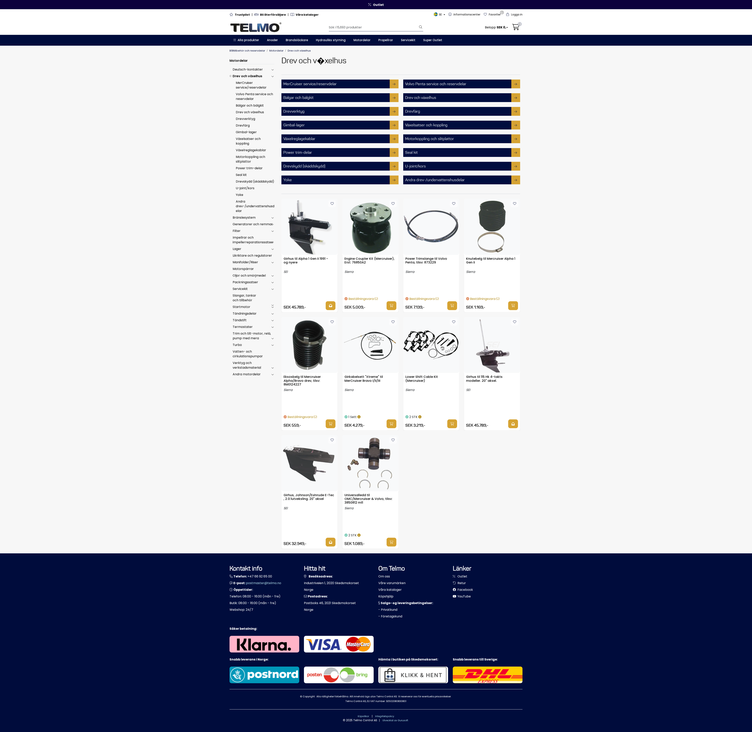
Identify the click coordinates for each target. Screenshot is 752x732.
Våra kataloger (390, 589)
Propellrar (385, 40)
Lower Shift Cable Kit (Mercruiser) (421, 379)
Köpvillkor (363, 716)
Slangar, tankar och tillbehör (244, 297)
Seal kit (241, 175)
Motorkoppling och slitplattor (250, 159)
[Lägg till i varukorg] (391, 305)
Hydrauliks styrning (331, 40)
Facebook (465, 589)
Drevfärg (243, 125)
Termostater (243, 327)
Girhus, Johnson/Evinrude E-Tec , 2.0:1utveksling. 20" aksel (309, 497)
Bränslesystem (244, 217)
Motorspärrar (243, 269)
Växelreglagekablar (251, 150)
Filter (236, 231)
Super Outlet (432, 40)
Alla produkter (247, 40)
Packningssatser (245, 282)
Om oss (384, 576)
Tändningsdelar (245, 313)
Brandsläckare (297, 40)
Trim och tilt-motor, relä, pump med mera (252, 335)
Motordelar (362, 40)
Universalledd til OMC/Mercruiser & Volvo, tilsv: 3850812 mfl (368, 498)
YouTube (464, 596)
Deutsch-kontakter (248, 69)
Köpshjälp (385, 596)
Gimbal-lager (246, 132)
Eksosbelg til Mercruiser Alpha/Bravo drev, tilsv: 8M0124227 (302, 380)
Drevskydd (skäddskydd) (255, 181)
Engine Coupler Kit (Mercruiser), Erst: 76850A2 (369, 261)
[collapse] (272, 69)
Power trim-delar (249, 168)
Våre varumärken (392, 583)
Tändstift (240, 320)
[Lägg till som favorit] (332, 203)
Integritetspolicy (384, 716)
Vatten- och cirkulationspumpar (248, 353)
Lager (237, 249)
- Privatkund (387, 609)
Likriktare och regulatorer (252, 255)
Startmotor (241, 307)
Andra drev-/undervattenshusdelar (255, 206)
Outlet (462, 576)
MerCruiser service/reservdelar (251, 85)
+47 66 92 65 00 (260, 576)
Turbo (237, 345)
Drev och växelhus (247, 76)
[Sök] (420, 27)
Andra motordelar (247, 374)
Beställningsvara (361, 299)
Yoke (239, 195)
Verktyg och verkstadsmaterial (247, 365)
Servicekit (408, 40)
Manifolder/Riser (245, 262)
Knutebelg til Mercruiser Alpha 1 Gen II (490, 261)
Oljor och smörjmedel (249, 275)
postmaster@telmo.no (263, 583)
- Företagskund (390, 616)
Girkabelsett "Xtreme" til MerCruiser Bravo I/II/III (363, 379)
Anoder (272, 40)
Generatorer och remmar (253, 224)
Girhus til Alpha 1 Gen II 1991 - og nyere (306, 261)
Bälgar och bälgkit (250, 105)
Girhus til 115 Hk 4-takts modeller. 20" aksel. (484, 379)
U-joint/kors (245, 188)
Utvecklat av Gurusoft (395, 720)
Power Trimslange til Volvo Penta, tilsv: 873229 (426, 261)
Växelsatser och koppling (248, 141)
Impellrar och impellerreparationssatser (253, 239)
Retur (461, 583)
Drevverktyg (245, 119)
